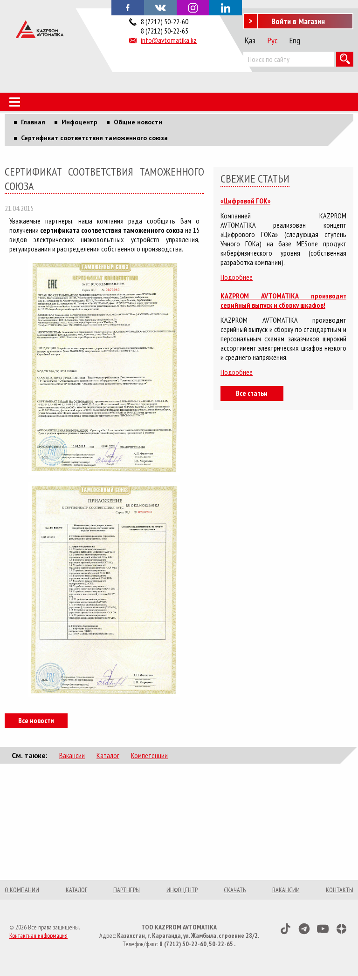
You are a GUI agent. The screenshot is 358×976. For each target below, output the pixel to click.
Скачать (235, 890)
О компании (22, 890)
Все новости (36, 720)
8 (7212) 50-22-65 (164, 30)
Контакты (339, 890)
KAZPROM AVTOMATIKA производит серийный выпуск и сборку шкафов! (283, 300)
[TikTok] (285, 929)
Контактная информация (38, 935)
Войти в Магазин (298, 21)
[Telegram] (304, 929)
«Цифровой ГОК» (245, 200)
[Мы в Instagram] (193, 7)
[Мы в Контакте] (160, 7)
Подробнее (236, 277)
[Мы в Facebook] (127, 7)
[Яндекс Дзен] (341, 929)
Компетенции (149, 755)
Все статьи (252, 393)
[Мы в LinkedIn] (225, 7)
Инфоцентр (182, 890)
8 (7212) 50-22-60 (164, 21)
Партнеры (126, 890)
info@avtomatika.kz (169, 40)
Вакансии (72, 755)
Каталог (107, 755)
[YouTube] (323, 929)
